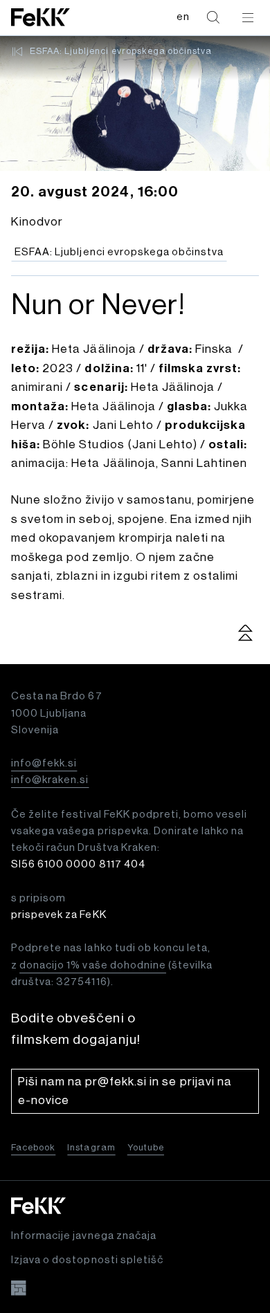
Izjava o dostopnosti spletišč (87, 1260)
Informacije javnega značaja (83, 1236)
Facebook (33, 1147)
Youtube (145, 1147)
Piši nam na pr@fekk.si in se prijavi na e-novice (125, 1091)
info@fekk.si (44, 763)
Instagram (91, 1147)
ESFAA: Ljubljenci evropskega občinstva (121, 50)
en (183, 17)
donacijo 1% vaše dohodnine (92, 965)
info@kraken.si (50, 780)
